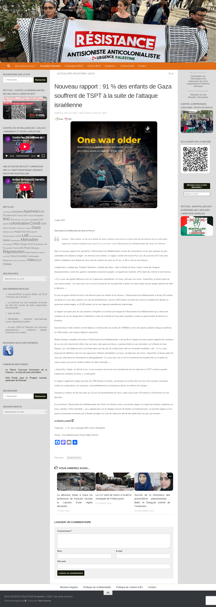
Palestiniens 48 (40, 244)
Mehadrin (29, 239)
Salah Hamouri (31, 253)
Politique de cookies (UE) (129, 587)
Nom (59, 551)
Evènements (127, 66)
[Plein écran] (43, 155)
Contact (142, 66)
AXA (41, 211)
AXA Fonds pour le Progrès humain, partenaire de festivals (26, 379)
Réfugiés (35, 248)
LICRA (18, 236)
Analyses (109, 66)
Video (31, 260)
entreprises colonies (24, 228)
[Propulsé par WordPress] (25, 601)
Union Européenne (19, 260)
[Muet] (38, 155)
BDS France (17, 216)
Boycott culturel (23, 220)
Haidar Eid (19, 231)
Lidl (25, 235)
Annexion (17, 211)
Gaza (36, 227)
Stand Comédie (19, 256)
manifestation (15, 240)
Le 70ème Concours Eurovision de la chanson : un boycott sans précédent (26, 370)
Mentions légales (69, 587)
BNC (6, 219)
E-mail (119, 551)
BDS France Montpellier (33, 216)
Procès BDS (18, 248)
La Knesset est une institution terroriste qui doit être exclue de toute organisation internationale (26, 305)
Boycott (14, 220)
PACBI (30, 244)
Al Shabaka (7, 212)
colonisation (19, 223)
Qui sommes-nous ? (25, 66)
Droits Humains (9, 228)
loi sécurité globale (35, 236)
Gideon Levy (8, 232)
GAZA (91, 73)
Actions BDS (94, 66)
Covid (35, 223)
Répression (14, 251)
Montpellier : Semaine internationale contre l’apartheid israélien (26, 320)
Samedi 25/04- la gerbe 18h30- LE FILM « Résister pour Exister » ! (26, 295)
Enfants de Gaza (74, 458)
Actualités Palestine (50, 66)
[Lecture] (6, 155)
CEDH (6, 224)
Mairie (6, 240)
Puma (27, 248)
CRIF (43, 223)
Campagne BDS (36, 220)
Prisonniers (7, 248)
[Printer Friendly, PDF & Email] (63, 119)
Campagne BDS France (15, 364)
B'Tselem (7, 215)
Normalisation (8, 244)
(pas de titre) (14, 313)
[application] (25, 146)
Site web (61, 561)
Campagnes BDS (74, 66)
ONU (16, 244)
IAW (28, 232)
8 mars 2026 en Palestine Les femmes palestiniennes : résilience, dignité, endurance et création (26, 330)
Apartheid (30, 211)
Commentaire (64, 531)
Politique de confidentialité (97, 587)
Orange (23, 244)
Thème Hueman (44, 601)
